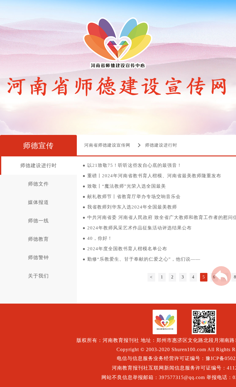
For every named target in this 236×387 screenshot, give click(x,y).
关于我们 (38, 275)
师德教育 (38, 239)
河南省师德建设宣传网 (107, 145)
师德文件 (38, 183)
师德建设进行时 (161, 145)
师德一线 (38, 220)
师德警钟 (38, 257)
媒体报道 (38, 202)
